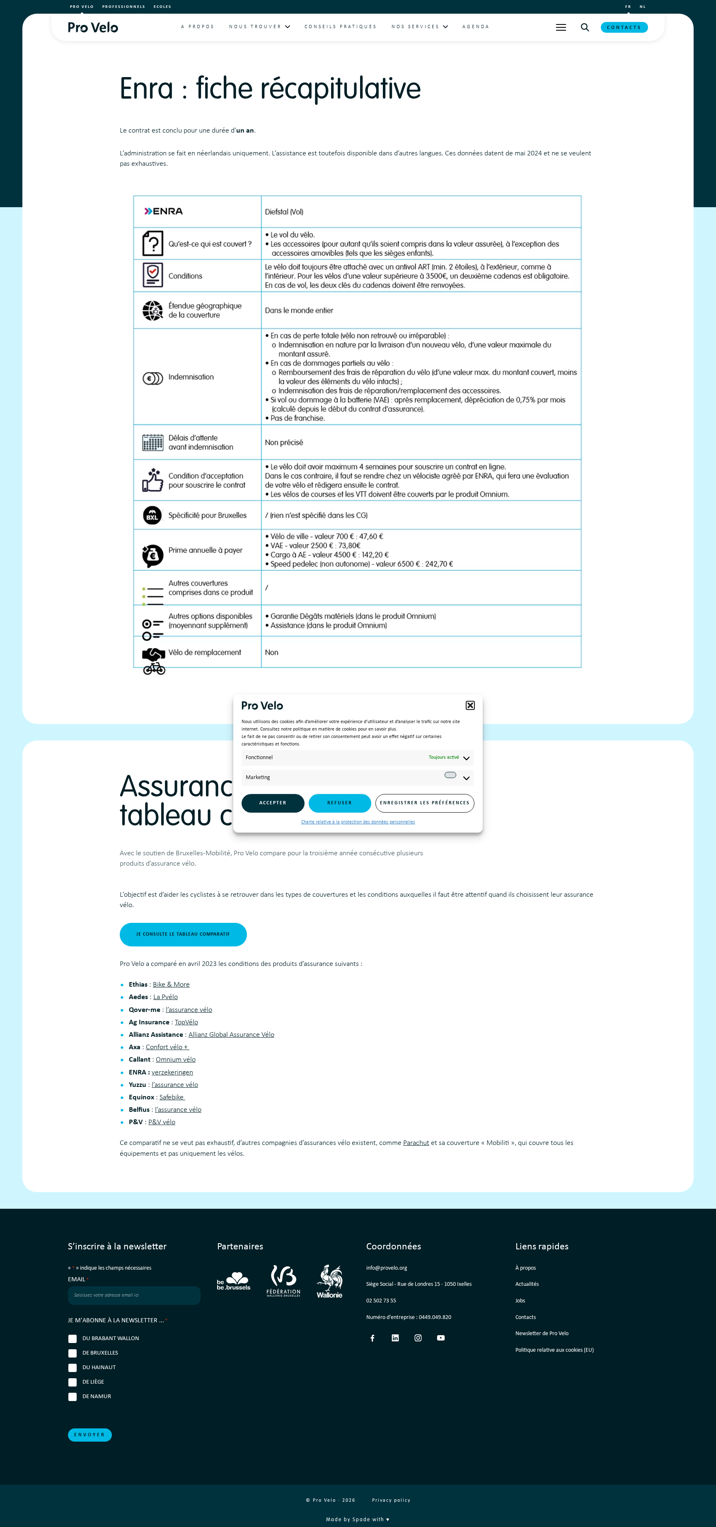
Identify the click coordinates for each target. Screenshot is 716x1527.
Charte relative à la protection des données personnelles (358, 822)
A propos (198, 26)
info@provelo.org (386, 1268)
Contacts (624, 27)
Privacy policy (391, 1500)
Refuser (339, 803)
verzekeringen (172, 1073)
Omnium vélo (176, 1060)
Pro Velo (82, 7)
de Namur (96, 1397)
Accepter (273, 803)
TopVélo (186, 1022)
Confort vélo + (167, 1047)
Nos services (416, 26)
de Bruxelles (100, 1353)
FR (628, 7)
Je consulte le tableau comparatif (183, 934)
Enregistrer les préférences (425, 803)
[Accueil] (93, 27)
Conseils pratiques (341, 26)
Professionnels (123, 7)
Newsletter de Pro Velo (541, 1334)
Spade (361, 1519)
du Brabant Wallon (110, 1339)
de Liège (93, 1382)
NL (643, 7)
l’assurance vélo (189, 1010)
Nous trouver (255, 26)
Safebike (172, 1097)
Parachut (416, 1143)
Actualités (527, 1284)
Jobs (520, 1301)
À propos (525, 1268)
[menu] (561, 27)
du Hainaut (99, 1368)
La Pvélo (165, 997)
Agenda (476, 26)
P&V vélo (161, 1122)
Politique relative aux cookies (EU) (554, 1350)
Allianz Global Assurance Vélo (231, 1035)
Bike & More (171, 985)
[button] (470, 705)
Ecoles (163, 7)
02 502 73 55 (381, 1301)
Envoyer (90, 1435)
